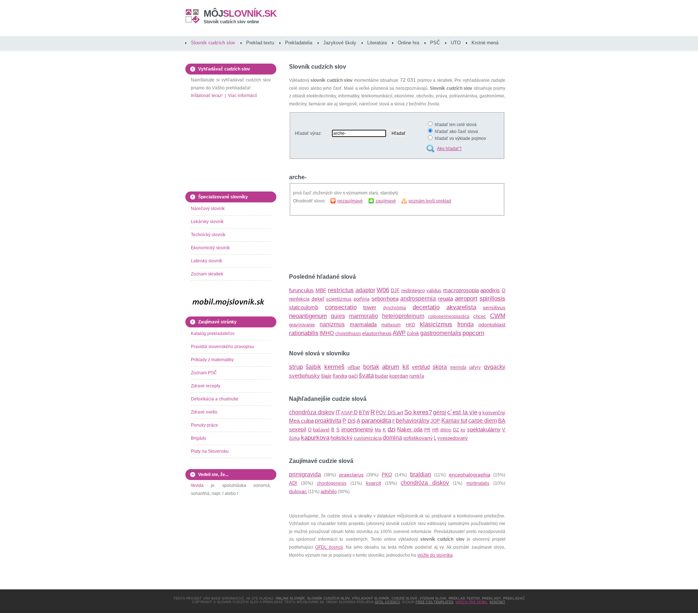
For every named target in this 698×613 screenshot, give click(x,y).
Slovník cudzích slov (213, 42)
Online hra (408, 42)
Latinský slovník (206, 260)
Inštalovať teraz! (206, 95)
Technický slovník (208, 234)
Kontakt (497, 602)
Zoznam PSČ (204, 372)
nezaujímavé (350, 200)
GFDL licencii (328, 547)
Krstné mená (485, 42)
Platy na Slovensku (210, 451)
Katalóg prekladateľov (212, 333)
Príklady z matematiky (212, 359)
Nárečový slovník (208, 208)
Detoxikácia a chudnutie (214, 399)
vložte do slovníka (435, 555)
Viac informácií (242, 95)
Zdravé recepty (205, 385)
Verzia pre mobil (472, 602)
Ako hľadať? (449, 148)
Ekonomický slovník (210, 247)
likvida (197, 485)
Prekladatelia (298, 42)
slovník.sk (240, 13)
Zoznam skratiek (207, 274)
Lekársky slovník (207, 221)
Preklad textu (260, 42)
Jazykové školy (339, 42)
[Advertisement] (374, 244)
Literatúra (377, 42)
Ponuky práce (204, 425)
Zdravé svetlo (204, 412)
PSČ (435, 42)
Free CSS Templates (434, 602)
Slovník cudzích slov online (231, 21)
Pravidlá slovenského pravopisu (222, 346)
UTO (456, 42)
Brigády (198, 438)
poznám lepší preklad (430, 200)
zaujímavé (386, 200)
